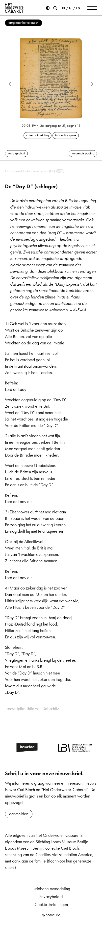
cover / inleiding (37, 135)
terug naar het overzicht (23, 23)
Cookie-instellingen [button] (51, 904)
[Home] (14, 8)
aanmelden (18, 814)
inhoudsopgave (65, 135)
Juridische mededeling (51, 888)
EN (78, 8)
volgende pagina (83, 153)
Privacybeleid (51, 896)
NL (71, 8)
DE (64, 8)
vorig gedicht (16, 153)
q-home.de (51, 915)
